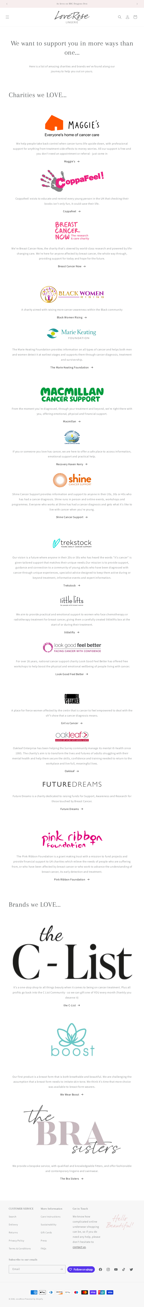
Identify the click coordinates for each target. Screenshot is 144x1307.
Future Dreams (69, 809)
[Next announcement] (137, 4)
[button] (7, 17)
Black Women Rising (70, 317)
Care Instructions (50, 1216)
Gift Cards (46, 1232)
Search (13, 1216)
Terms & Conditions (20, 1248)
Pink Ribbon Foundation (69, 879)
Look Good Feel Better (69, 674)
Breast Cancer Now (69, 266)
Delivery (13, 1224)
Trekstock (69, 585)
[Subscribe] (61, 1269)
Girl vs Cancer (69, 723)
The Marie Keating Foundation (69, 367)
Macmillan (69, 421)
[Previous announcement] (7, 4)
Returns (13, 1232)
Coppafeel (69, 211)
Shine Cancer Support (69, 517)
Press (44, 1240)
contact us (79, 1247)
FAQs (43, 1248)
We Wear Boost (69, 1094)
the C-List (70, 1005)
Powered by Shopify (34, 1299)
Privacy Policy (16, 1240)
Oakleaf (70, 771)
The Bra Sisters (69, 1178)
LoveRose (20, 1299)
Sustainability (48, 1224)
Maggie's (69, 161)
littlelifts (69, 632)
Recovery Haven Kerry (69, 464)
